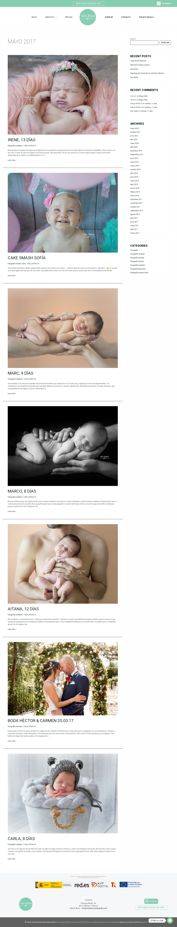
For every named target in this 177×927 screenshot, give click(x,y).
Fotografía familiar (137, 258)
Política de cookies (91, 922)
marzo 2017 (135, 233)
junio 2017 (134, 222)
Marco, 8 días (22, 491)
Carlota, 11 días (151, 104)
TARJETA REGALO (146, 17)
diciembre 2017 (136, 199)
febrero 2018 (135, 192)
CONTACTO (126, 17)
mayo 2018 (134, 181)
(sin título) (134, 69)
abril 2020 (134, 147)
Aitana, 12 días (23, 608)
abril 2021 (134, 140)
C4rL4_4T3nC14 (136, 104)
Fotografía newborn (15, 146)
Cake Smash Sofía (27, 257)
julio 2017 (134, 218)
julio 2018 (134, 173)
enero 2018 (134, 196)
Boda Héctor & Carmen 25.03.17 (41, 720)
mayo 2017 (134, 226)
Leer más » (12, 160)
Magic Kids (143, 96)
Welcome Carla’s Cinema (139, 65)
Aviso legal (60, 922)
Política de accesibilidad (108, 922)
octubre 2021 (135, 132)
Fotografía (134, 250)
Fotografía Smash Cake (17, 264)
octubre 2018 (135, 169)
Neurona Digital (146, 922)
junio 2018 (134, 177)
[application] (55, 17)
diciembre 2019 (136, 151)
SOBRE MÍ (109, 17)
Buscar (133, 39)
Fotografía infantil (137, 261)
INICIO (34, 17)
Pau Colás (134, 111)
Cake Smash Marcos (138, 61)
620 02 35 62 (75, 908)
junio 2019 (134, 158)
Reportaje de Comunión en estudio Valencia (147, 73)
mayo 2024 (134, 128)
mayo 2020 (134, 143)
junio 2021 (134, 136)
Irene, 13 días (21, 139)
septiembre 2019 (136, 155)
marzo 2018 (135, 188)
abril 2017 (134, 229)
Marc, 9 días (20, 373)
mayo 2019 (134, 162)
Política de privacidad (74, 922)
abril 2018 (134, 184)
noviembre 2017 (136, 203)
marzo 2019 (135, 166)
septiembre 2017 (136, 211)
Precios (68, 17)
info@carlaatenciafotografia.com (94, 908)
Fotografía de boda (15, 726)
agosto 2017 (135, 214)
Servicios (49, 17)
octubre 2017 (135, 207)
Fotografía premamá (138, 269)
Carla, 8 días (21, 838)
